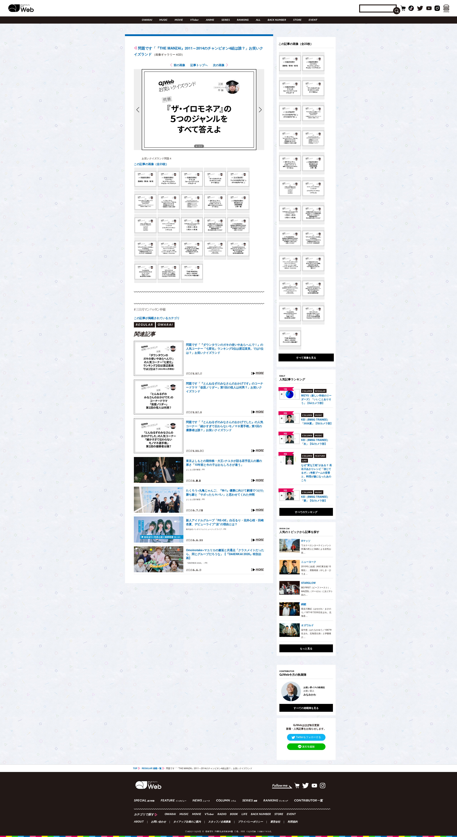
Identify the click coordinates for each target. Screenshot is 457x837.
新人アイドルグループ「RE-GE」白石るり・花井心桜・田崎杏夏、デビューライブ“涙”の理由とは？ (225, 522)
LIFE (244, 814)
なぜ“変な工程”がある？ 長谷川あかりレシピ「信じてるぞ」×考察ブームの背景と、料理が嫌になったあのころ (316, 472)
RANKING (243, 20)
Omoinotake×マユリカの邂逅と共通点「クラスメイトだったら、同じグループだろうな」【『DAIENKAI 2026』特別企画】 (225, 554)
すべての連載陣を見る (306, 708)
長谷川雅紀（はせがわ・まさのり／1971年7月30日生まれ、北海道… (316, 612)
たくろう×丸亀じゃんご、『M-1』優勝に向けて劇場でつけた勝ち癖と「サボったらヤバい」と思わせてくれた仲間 (225, 492)
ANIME (210, 20)
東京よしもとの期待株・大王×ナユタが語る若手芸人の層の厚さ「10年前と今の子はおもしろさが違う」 (224, 463)
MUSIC (163, 20)
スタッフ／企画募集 (219, 822)
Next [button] (326, 691)
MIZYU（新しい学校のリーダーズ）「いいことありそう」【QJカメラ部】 (316, 399)
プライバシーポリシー (250, 822)
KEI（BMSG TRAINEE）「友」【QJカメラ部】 (315, 441)
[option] (306, 691)
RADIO (221, 814)
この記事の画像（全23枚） (151, 164)
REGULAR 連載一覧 (152, 768)
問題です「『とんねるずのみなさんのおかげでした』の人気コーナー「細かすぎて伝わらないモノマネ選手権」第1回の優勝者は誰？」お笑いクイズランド (224, 426)
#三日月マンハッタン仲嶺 (149, 309)
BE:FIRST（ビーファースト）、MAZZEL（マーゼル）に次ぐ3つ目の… (316, 591)
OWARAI (147, 20)
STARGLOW (308, 583)
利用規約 (293, 822)
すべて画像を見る (306, 357)
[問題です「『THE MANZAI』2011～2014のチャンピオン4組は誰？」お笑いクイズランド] (145, 179)
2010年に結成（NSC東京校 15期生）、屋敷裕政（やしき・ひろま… (316, 570)
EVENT (313, 20)
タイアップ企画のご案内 (187, 822)
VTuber (194, 20)
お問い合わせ (158, 822)
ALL (258, 20)
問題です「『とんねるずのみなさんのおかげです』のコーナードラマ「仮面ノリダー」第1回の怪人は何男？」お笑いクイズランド (224, 387)
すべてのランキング (306, 512)
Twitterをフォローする (308, 737)
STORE (297, 20)
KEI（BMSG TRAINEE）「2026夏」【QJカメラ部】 (317, 421)
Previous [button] (283, 691)
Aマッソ (305, 540)
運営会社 (275, 822)
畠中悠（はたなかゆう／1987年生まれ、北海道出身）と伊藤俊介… (316, 633)
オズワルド (307, 625)
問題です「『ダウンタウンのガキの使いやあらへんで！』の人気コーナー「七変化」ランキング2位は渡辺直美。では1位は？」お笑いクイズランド (224, 349)
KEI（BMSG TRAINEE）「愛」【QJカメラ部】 (315, 498)
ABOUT (139, 822)
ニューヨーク (308, 561)
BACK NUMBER (277, 20)
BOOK (234, 814)
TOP (135, 768)
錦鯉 (303, 604)
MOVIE (179, 20)
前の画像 (179, 65)
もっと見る (306, 648)
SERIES (225, 20)
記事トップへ (199, 65)
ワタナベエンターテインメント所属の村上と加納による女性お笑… (316, 549)
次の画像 (218, 65)
